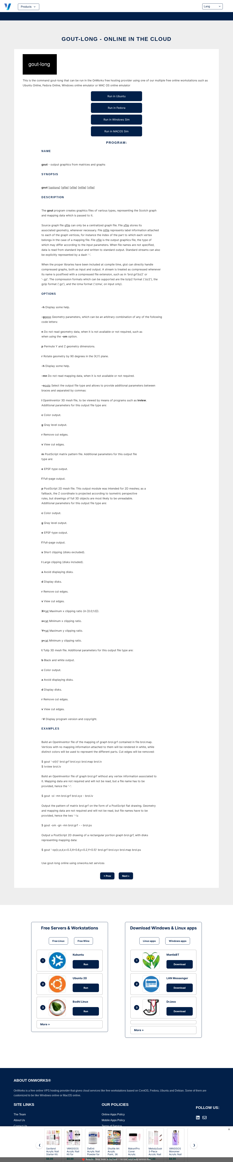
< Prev (107, 875)
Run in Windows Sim (117, 119)
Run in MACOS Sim (116, 131)
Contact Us (20, 1126)
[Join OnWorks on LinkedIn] (198, 1118)
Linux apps (149, 940)
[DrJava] (152, 1007)
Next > (126, 875)
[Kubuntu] (58, 960)
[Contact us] (204, 1118)
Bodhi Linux (80, 1001)
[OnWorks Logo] (8, 7)
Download (180, 964)
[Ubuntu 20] (58, 984)
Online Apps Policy (113, 1114)
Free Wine (83, 940)
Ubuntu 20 (80, 978)
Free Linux (58, 940)
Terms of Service (112, 1126)
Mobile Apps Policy (113, 1120)
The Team (20, 1114)
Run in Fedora (116, 107)
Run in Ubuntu (116, 96)
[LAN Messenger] (152, 983)
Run (86, 964)
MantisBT (172, 954)
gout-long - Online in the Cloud (116, 39)
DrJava (171, 1001)
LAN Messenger (177, 978)
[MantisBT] (152, 960)
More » (45, 1024)
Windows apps (177, 940)
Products (26, 6)
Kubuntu (78, 954)
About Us (19, 1120)
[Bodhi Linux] (58, 1007)
